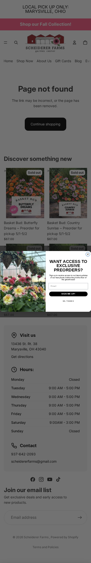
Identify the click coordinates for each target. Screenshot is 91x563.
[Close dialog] (88, 254)
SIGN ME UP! (68, 294)
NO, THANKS (68, 301)
